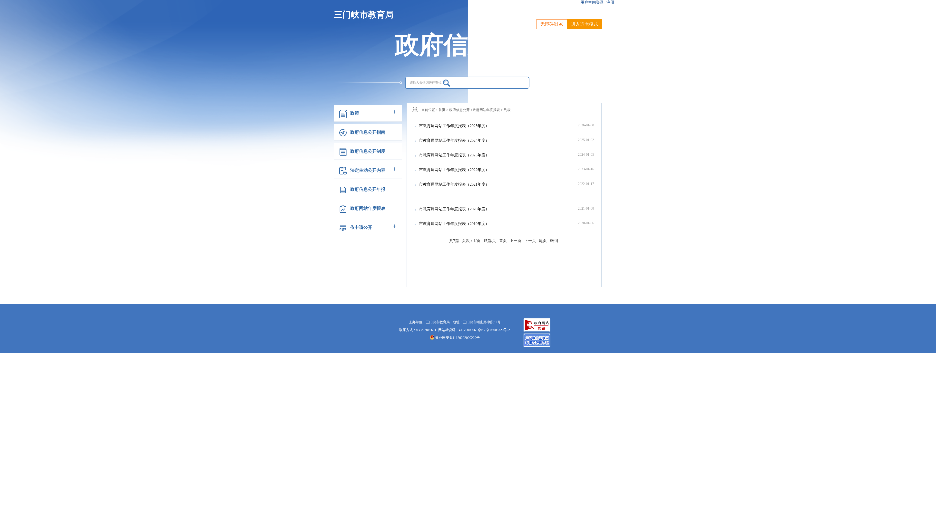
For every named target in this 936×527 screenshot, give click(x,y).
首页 (503, 241)
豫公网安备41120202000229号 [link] (457, 338)
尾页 (543, 241)
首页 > (443, 110)
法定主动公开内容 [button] (367, 170)
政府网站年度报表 (367, 208)
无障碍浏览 (551, 24)
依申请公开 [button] (361, 227)
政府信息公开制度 (367, 151)
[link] (494, 330)
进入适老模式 (584, 24)
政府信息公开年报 (367, 189)
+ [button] (395, 112)
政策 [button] (354, 113)
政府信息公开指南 (367, 132)
